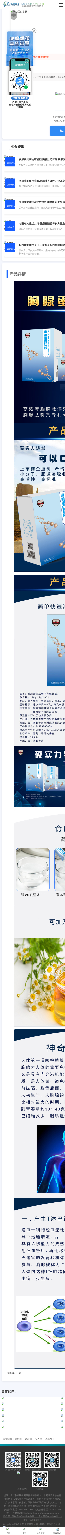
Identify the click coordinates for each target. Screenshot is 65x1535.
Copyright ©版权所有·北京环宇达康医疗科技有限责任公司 (31, 1524)
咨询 (24, 1533)
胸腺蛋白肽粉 (14, 1373)
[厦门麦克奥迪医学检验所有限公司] (30, 1404)
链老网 (28, 1439)
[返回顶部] (62, 1302)
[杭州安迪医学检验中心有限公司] (30, 1421)
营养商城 (57, 1533)
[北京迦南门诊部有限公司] (30, 1427)
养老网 (48, 1439)
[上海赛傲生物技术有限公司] (30, 1398)
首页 (8, 1533)
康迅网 (18, 1439)
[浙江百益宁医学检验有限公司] (30, 1409)
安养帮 (38, 1439)
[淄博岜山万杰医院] (30, 1415)
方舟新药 (40, 1533)
